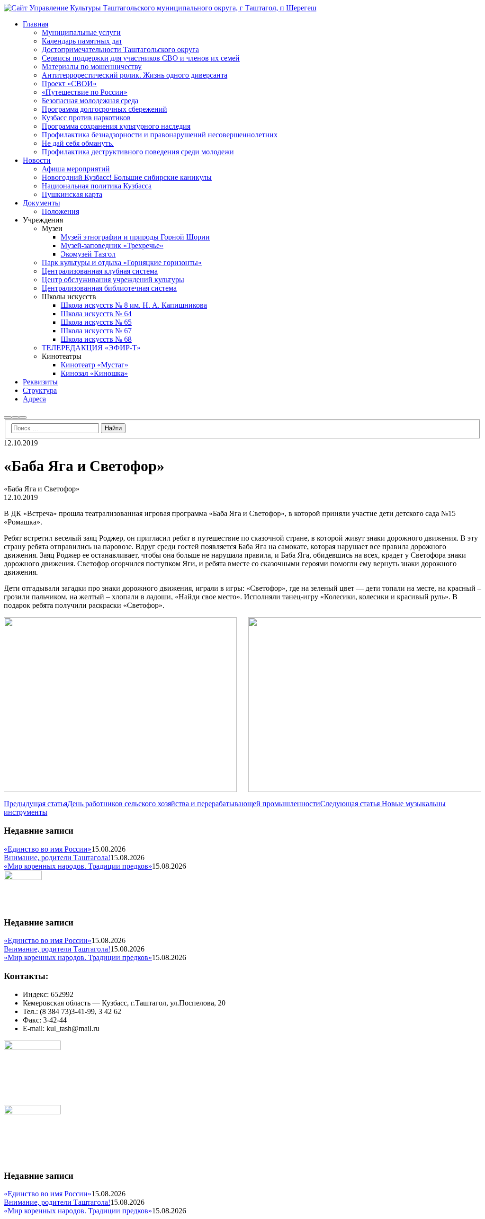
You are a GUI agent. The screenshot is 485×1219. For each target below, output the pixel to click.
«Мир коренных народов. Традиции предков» (78, 866)
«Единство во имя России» (47, 849)
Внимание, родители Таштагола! (57, 858)
